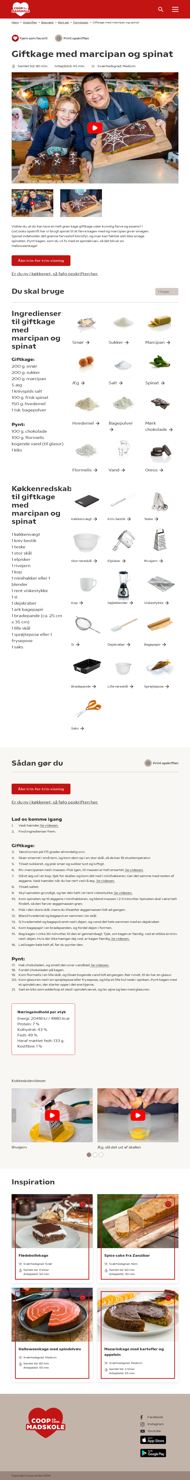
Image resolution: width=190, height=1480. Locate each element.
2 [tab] (95, 1155)
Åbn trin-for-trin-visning (41, 260)
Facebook (155, 1417)
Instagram (155, 1424)
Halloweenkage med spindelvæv (50, 1349)
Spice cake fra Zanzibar (127, 1255)
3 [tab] (101, 1155)
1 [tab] (89, 1155)
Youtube (154, 1431)
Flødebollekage (33, 1255)
